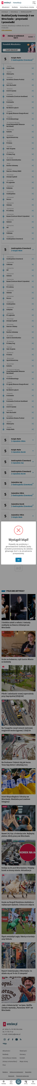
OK (18, 560)
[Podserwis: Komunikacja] (16, 3)
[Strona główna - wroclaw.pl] (6, 2)
